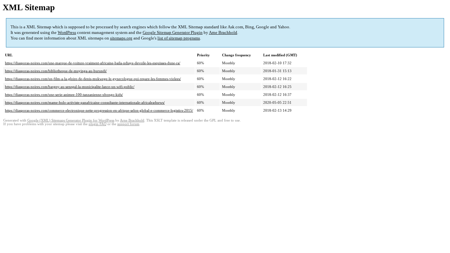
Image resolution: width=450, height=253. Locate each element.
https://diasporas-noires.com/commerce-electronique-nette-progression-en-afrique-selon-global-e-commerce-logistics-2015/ (99, 110)
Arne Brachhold (223, 32)
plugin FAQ (97, 124)
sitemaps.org (121, 38)
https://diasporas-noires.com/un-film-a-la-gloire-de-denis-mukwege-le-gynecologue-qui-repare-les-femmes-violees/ (93, 79)
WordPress (67, 32)
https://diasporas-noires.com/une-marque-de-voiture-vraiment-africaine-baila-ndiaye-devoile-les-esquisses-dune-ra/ (92, 63)
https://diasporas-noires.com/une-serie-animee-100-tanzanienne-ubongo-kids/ (64, 95)
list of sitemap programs (178, 38)
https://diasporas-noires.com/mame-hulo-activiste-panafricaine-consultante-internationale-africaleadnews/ (85, 102)
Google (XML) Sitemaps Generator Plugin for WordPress (70, 120)
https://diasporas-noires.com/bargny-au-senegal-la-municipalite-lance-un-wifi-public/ (69, 87)
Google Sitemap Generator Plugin (173, 32)
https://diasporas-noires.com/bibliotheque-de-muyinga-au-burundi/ (56, 71)
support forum (128, 124)
